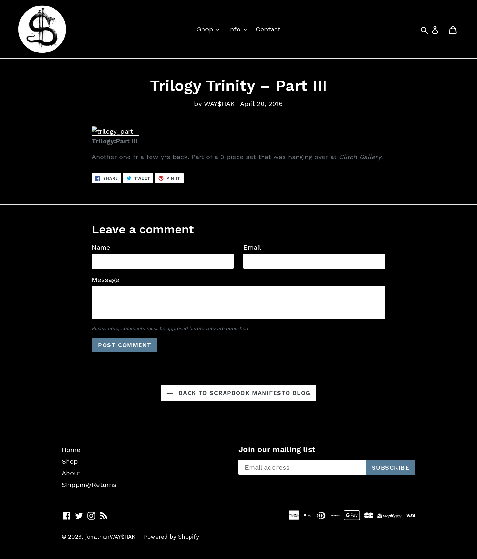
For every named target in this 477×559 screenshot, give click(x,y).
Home (71, 450)
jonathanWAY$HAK (110, 536)
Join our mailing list (276, 449)
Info (235, 29)
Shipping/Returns (89, 485)
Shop (206, 29)
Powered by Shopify (171, 536)
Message (105, 280)
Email (252, 247)
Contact (268, 29)
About (71, 473)
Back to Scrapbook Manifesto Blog (243, 393)
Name (101, 247)
